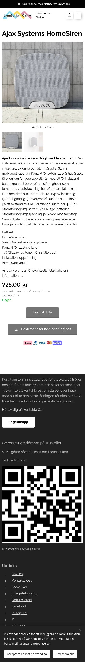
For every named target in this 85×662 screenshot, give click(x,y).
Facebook (19, 606)
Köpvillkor (19, 587)
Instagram (19, 613)
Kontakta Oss (22, 580)
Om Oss (17, 574)
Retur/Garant (22, 600)
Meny (77, 15)
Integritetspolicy (24, 593)
